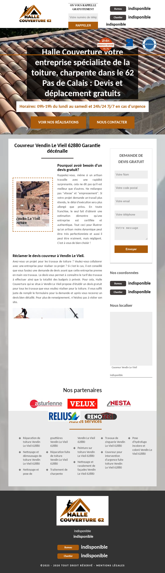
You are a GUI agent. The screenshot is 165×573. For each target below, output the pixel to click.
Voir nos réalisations (58, 122)
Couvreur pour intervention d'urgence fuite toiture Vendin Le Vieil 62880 (114, 460)
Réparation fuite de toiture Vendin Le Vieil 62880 (60, 458)
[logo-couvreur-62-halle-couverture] (82, 511)
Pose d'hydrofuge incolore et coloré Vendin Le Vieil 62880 (142, 446)
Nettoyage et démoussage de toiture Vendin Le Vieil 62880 (32, 458)
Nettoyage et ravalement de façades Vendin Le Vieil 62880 (87, 468)
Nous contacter (112, 122)
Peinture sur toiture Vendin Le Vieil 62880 (86, 452)
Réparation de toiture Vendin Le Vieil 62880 (31, 442)
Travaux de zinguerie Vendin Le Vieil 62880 (115, 442)
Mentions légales (110, 565)
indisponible (132, 9)
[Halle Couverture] (35, 14)
